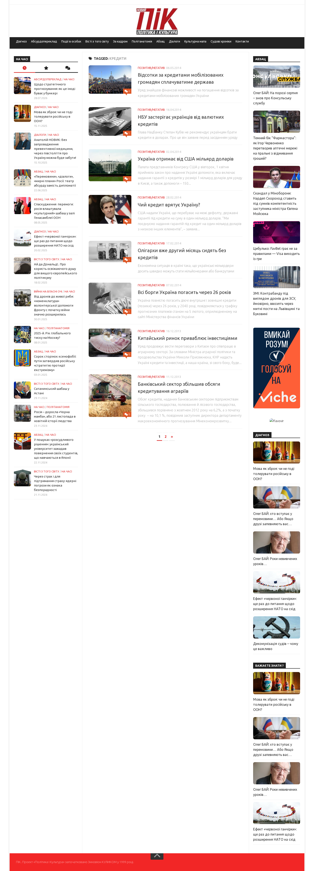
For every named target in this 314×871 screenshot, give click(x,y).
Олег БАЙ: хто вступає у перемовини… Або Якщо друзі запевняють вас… (273, 519)
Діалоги (174, 41)
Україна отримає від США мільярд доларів (185, 158)
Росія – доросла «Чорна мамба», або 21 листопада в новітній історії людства (55, 416)
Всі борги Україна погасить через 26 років (184, 292)
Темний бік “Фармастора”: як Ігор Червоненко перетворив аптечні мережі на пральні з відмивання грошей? (275, 148)
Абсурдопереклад (44, 41)
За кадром (120, 41)
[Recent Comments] (67, 68)
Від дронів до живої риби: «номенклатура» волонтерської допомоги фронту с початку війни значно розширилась (54, 305)
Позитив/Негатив (151, 68)
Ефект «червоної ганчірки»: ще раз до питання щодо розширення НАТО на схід (55, 241)
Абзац (160, 41)
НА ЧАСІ (69, 79)
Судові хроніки (221, 41)
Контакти (242, 41)
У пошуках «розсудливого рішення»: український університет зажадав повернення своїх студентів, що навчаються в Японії (56, 448)
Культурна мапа (195, 41)
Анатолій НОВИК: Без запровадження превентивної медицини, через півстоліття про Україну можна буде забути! (55, 148)
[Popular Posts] (46, 68)
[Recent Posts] (24, 68)
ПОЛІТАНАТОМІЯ (58, 328)
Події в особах (71, 41)
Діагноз (21, 41)
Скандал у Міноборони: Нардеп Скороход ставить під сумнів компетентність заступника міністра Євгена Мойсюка (275, 203)
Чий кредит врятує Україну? (169, 204)
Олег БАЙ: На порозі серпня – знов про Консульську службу (275, 98)
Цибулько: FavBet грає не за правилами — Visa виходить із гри (276, 254)
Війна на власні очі (48, 291)
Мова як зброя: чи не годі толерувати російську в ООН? (53, 116)
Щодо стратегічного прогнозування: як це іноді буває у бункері (54, 88)
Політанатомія (142, 41)
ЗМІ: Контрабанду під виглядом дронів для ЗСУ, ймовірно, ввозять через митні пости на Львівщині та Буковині (276, 303)
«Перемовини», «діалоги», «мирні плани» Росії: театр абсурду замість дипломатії (55, 181)
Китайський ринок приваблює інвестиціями (187, 338)
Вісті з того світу (97, 41)
